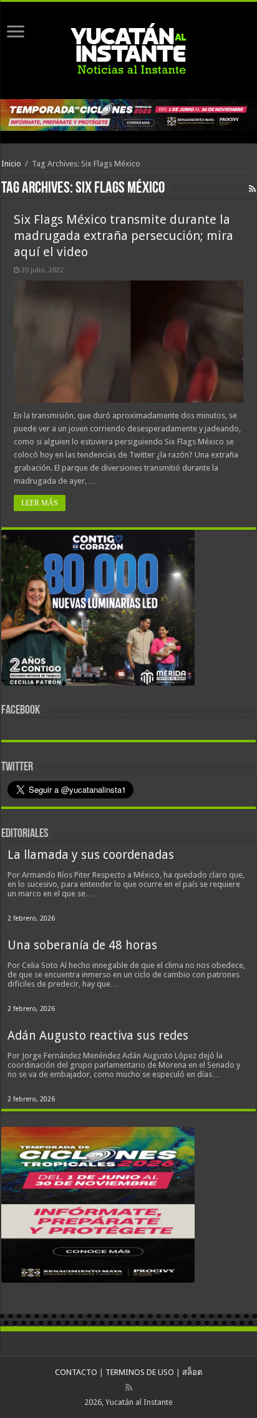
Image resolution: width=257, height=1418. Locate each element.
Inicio (11, 163)
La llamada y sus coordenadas (90, 855)
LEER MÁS (39, 503)
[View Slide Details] (98, 610)
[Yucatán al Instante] (128, 48)
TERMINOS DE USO (139, 1372)
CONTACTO (76, 1372)
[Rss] (128, 1387)
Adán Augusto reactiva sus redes (97, 1035)
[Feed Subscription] (252, 189)
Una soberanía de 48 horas (82, 945)
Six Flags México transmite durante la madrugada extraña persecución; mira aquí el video (123, 235)
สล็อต (192, 1372)
